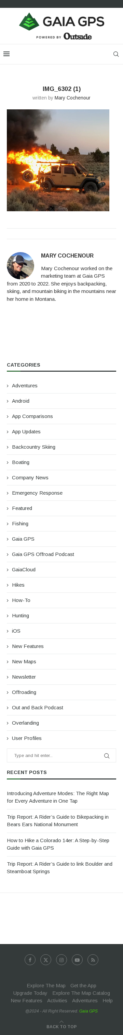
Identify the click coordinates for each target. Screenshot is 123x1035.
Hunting (20, 615)
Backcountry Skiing (33, 447)
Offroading (24, 692)
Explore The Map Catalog (81, 993)
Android (20, 401)
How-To (21, 600)
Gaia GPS (23, 539)
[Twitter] (45, 959)
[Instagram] (61, 959)
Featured (22, 508)
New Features (28, 646)
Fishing (20, 523)
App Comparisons (32, 416)
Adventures (25, 385)
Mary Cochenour (73, 98)
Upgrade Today (30, 993)
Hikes (18, 585)
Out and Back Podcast (37, 707)
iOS (16, 631)
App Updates (26, 431)
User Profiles (27, 738)
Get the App (83, 985)
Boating (20, 462)
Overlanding (25, 723)
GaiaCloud (24, 569)
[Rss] (92, 959)
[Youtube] (77, 959)
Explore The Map (46, 985)
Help (107, 1000)
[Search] (116, 54)
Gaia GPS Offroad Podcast (43, 554)
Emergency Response (37, 493)
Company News (30, 477)
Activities (57, 1000)
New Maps (24, 661)
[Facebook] (30, 959)
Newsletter (24, 677)
